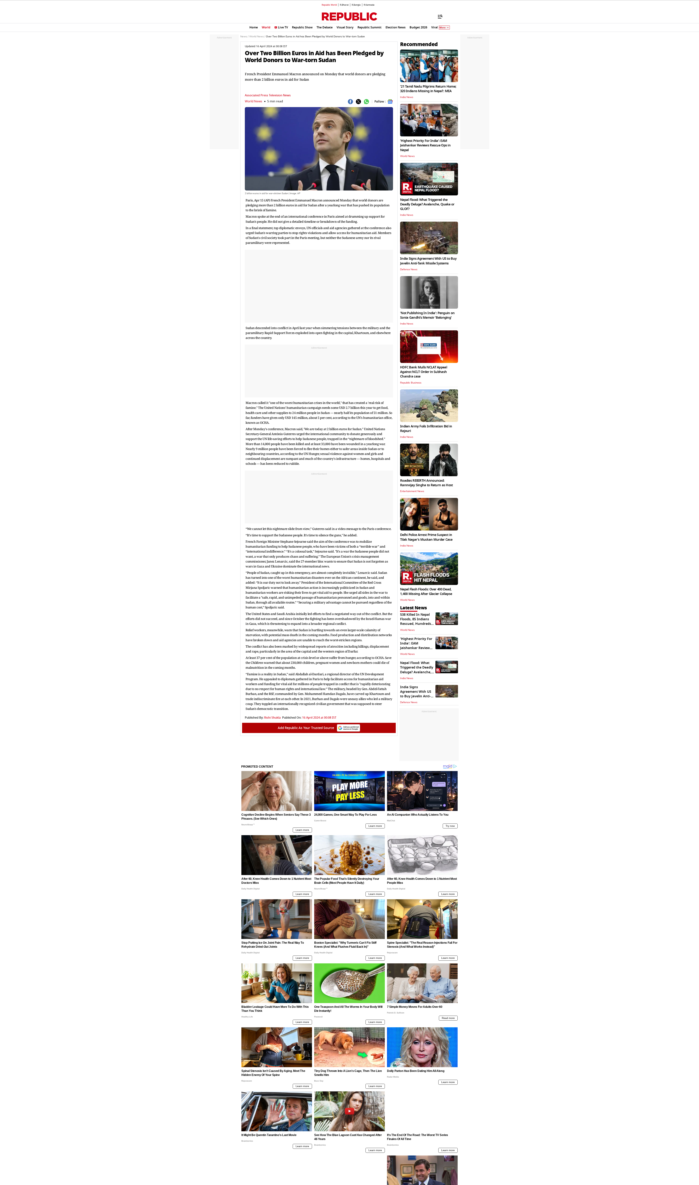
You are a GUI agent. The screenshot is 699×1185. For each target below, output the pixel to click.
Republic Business (410, 383)
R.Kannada (369, 5)
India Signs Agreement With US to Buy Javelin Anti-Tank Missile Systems (428, 261)
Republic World (329, 5)
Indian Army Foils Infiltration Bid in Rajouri (426, 428)
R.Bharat (344, 5)
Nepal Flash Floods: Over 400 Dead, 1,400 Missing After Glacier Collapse (426, 591)
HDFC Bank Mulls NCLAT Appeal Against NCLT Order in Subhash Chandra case (423, 372)
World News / (257, 36)
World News (253, 101)
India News (406, 97)
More (442, 27)
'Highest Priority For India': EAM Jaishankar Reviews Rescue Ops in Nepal (425, 145)
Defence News (408, 269)
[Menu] (438, 16)
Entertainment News (412, 491)
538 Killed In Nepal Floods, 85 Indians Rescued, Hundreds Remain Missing (415, 621)
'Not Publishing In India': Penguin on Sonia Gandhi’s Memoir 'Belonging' (427, 315)
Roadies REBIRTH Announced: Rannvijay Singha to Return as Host (426, 483)
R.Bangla (356, 5)
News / (244, 36)
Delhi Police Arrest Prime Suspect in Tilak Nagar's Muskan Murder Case (426, 537)
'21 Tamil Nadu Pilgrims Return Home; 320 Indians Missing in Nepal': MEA (428, 88)
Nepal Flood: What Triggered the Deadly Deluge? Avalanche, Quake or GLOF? (427, 204)
